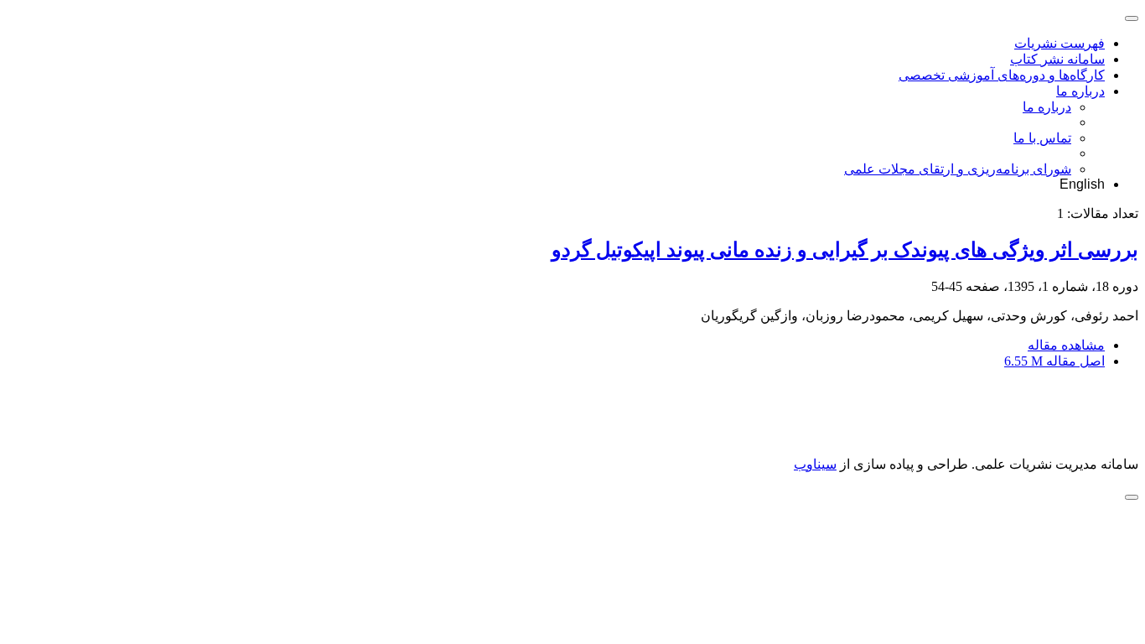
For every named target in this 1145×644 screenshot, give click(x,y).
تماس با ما (1042, 138)
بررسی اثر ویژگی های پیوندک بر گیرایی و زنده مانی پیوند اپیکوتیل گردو (845, 250)
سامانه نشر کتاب (1057, 59)
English (1082, 184)
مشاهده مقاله (1066, 345)
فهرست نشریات (1059, 43)
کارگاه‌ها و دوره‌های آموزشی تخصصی (1002, 75)
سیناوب (815, 464)
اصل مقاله (1054, 361)
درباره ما (1080, 91)
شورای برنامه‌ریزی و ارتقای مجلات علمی (957, 169)
